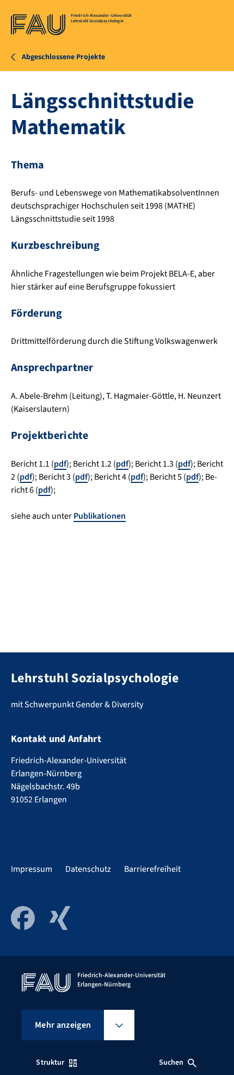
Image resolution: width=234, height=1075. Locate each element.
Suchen (171, 1062)
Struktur (50, 1062)
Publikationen (99, 516)
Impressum (31, 869)
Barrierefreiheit (152, 869)
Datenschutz (88, 869)
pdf (60, 464)
